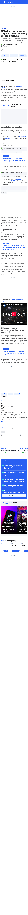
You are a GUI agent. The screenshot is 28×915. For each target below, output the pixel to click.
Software (3, 28)
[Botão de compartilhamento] (5, 55)
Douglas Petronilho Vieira (11, 44)
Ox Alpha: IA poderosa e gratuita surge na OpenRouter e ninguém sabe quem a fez (14, 247)
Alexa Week (14, 432)
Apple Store (8, 138)
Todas (3, 432)
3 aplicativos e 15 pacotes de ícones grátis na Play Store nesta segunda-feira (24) (14, 160)
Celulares (21, 432)
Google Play (22, 136)
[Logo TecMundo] (9, 2)
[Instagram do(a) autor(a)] (2, 422)
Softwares (8, 432)
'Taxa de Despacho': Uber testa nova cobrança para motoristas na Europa (13, 353)
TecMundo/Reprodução (7, 80)
